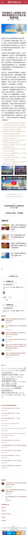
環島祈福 (11, 383)
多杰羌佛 (12, 377)
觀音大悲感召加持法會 (9, 393)
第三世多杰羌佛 (16, 196)
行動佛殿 (17, 388)
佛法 (3, 370)
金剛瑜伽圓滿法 (10, 395)
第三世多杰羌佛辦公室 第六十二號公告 (10, 413)
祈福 (15, 384)
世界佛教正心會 (13, 276)
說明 (23, 393)
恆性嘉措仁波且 (10, 196)
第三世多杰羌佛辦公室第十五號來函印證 (11, 465)
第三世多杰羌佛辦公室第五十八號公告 (10, 455)
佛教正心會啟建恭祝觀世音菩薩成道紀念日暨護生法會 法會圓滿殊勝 (18, 245)
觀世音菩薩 (6, 390)
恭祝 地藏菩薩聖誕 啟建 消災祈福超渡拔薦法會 (18, 236)
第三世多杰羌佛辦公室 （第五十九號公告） (11, 450)
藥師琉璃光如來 (7, 388)
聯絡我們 (3, 517)
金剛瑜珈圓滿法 (17, 395)
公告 (16, 370)
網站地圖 (3, 520)
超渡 (5, 395)
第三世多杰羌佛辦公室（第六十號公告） (11, 440)
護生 (3, 395)
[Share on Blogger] (18, 533)
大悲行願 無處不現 (8, 379)
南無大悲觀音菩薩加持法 (7, 372)
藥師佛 (22, 196)
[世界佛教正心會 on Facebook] (14, 272)
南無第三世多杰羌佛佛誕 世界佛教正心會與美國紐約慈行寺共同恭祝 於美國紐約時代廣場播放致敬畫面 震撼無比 (15, 346)
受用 (19, 375)
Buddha (3, 368)
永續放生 (3, 384)
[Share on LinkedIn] (14, 533)
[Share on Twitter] (9, 533)
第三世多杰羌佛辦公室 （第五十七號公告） (11, 460)
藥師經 (12, 388)
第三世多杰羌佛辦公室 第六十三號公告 (10, 408)
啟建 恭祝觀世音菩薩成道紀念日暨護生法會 (18, 254)
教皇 (20, 381)
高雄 (2, 397)
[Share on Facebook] (4, 533)
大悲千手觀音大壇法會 (18, 377)
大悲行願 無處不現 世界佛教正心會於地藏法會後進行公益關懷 (15, 483)
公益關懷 (22, 370)
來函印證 (8, 370)
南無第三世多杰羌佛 (10, 375)
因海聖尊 (3, 377)
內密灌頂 (12, 370)
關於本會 (3, 507)
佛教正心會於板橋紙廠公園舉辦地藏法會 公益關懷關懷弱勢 (18, 227)
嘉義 (22, 375)
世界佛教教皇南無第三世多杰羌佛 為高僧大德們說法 (13, 445)
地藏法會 (7, 377)
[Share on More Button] (23, 533)
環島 (7, 384)
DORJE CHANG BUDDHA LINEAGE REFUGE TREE (13, 428)
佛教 (24, 368)
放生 (18, 381)
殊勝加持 (24, 381)
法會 (15, 194)
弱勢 (16, 379)
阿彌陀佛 (23, 395)
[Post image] (5, 227)
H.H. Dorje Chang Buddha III (11, 368)
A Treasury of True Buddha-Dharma (10, 423)
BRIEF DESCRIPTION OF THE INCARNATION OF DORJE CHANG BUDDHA (13, 434)
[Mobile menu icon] (2, 2)
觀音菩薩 (19, 392)
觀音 (12, 390)
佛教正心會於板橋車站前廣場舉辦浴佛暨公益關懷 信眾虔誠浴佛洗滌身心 (15, 354)
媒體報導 (12, 194)
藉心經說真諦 (20, 386)
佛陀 (5, 370)
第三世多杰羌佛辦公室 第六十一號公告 (10, 418)
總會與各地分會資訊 (6, 514)
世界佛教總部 (20, 368)
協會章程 (3, 510)
